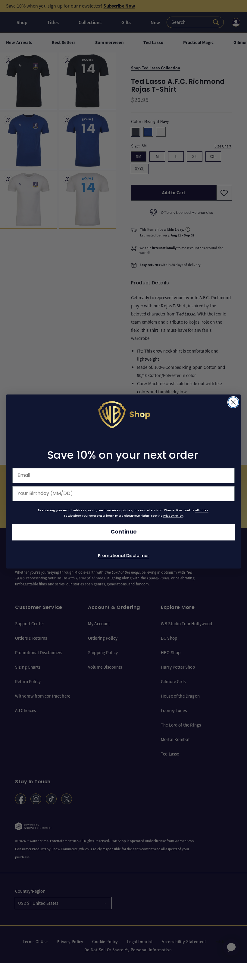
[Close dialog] (233, 402)
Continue (124, 532)
